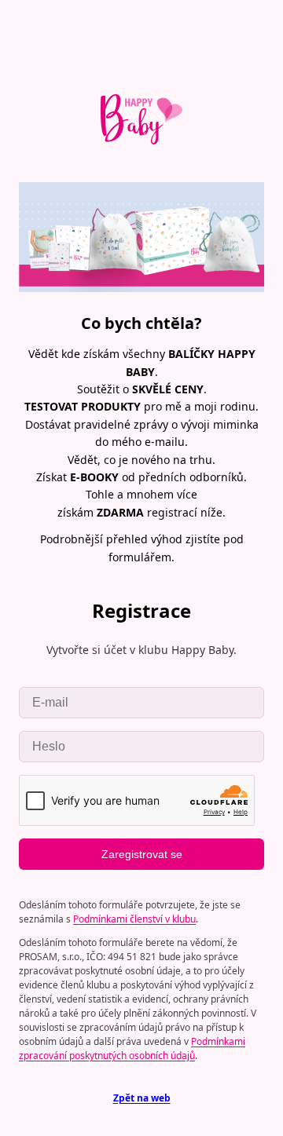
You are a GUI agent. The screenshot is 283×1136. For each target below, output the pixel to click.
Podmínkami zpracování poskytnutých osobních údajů (132, 1048)
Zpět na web (142, 1098)
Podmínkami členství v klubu (134, 919)
